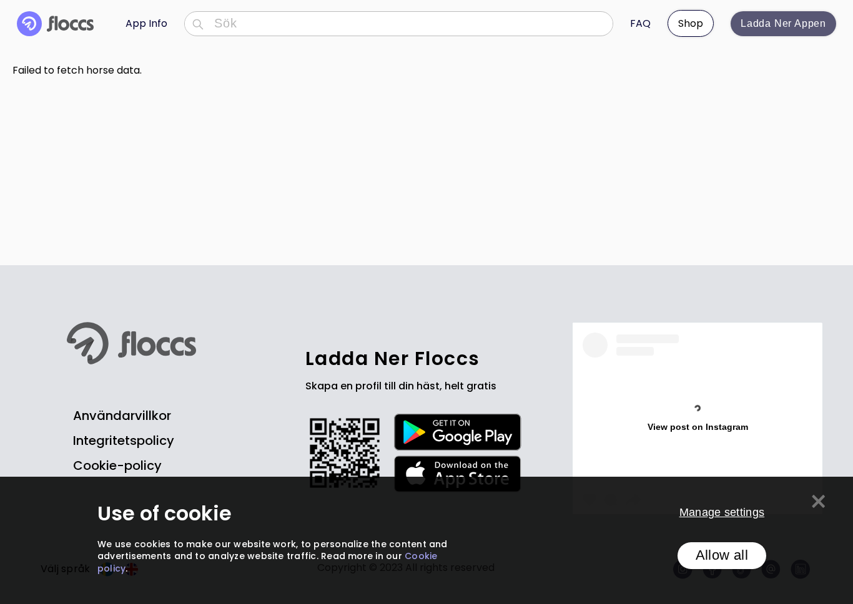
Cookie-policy (117, 465)
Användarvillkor (122, 415)
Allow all (722, 555)
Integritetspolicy (123, 440)
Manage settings (722, 513)
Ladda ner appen (783, 23)
